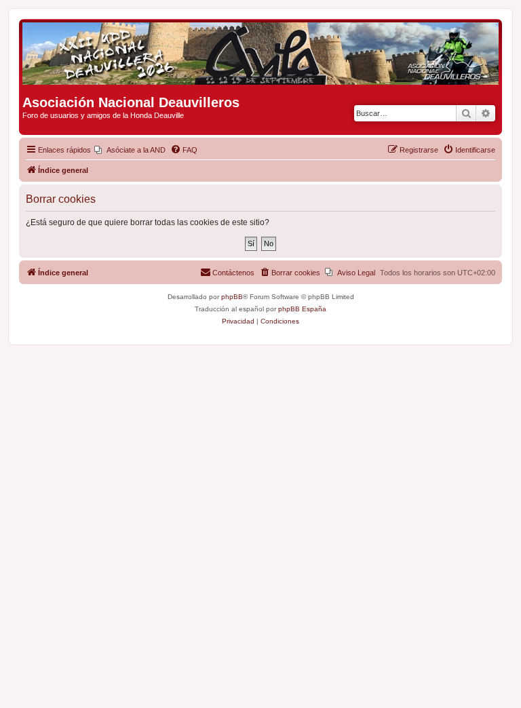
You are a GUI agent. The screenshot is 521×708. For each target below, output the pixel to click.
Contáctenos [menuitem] (233, 273)
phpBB (232, 296)
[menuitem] (130, 150)
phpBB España (302, 309)
